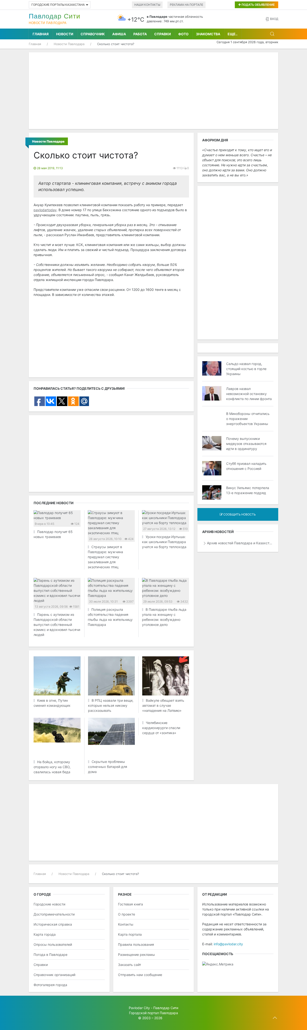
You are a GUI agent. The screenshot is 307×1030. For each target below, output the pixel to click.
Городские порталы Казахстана (58, 4)
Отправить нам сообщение (140, 975)
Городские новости (49, 904)
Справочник (93, 34)
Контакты (125, 924)
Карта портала (130, 934)
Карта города (45, 934)
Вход (274, 19)
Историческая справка (53, 924)
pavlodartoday (45, 210)
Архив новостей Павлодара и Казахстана (240, 543)
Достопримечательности (54, 914)
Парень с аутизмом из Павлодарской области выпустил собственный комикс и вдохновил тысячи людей (57, 624)
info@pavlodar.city (228, 944)
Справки (162, 34)
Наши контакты (147, 4)
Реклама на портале (186, 4)
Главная (41, 34)
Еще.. (232, 34)
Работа (140, 34)
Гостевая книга (130, 904)
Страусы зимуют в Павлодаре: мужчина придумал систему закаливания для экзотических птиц (105, 557)
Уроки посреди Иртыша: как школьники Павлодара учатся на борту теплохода (164, 542)
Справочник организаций (54, 975)
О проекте (126, 914)
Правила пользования (136, 944)
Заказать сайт (129, 965)
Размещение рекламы (136, 954)
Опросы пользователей (53, 944)
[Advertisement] (153, 90)
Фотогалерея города (50, 985)
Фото (183, 34)
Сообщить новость (239, 514)
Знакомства (208, 34)
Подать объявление (258, 4)
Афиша (119, 34)
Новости (64, 34)
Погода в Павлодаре (50, 954)
